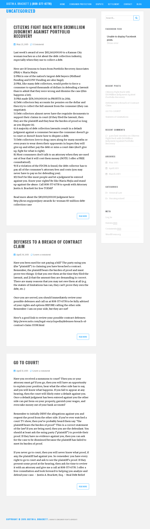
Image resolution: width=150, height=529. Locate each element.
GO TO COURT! (26, 362)
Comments (113, 228)
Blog (139, 4)
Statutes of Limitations (116, 117)
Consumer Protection (80, 4)
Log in (108, 217)
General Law (115, 192)
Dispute (100, 4)
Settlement (113, 4)
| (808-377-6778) (29, 4)
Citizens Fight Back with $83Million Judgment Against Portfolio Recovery (49, 31)
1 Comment (38, 44)
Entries (111, 223)
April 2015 (114, 168)
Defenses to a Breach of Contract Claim (48, 244)
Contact (128, 4)
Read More (83, 216)
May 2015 (113, 162)
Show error (112, 43)
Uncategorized (116, 198)
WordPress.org (113, 234)
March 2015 (115, 174)
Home (62, 4)
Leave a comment (42, 254)
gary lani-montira (118, 135)
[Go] (136, 17)
